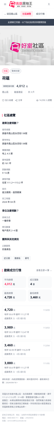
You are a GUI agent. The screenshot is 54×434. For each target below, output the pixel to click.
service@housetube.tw (16, 420)
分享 (20, 100)
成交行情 (40, 13)
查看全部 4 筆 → (44, 270)
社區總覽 (26, 13)
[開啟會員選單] (49, 4)
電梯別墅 (16, 70)
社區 (6, 70)
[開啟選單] (5, 4)
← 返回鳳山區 (10, 13)
